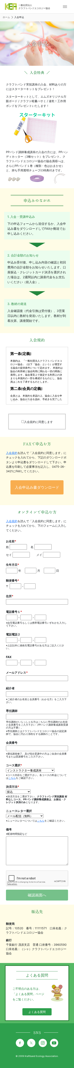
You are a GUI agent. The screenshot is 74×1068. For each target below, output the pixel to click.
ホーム (6, 17)
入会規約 (11, 453)
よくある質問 (37, 1012)
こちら (12, 778)
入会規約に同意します (38, 422)
